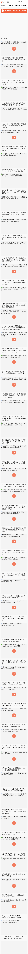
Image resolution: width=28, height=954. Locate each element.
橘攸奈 (16, 10)
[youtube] (21, 1)
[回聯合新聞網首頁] (2, 2)
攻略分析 (3, 5)
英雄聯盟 (9, 10)
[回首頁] (5, 2)
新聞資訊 (17, 5)
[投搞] (19, 1)
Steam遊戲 (24, 10)
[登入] (24, 1)
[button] (26, 1)
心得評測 (10, 5)
